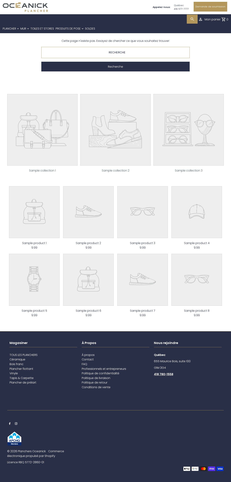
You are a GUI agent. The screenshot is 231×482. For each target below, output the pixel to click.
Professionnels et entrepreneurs (104, 369)
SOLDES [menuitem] (90, 29)
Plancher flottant (21, 369)
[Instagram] (16, 424)
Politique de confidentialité (100, 373)
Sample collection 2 (115, 170)
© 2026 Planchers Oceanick (26, 451)
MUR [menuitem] (23, 29)
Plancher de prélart (23, 382)
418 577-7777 (181, 8)
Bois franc (16, 364)
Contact (88, 359)
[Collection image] (42, 163)
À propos (88, 355)
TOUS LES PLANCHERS (24, 355)
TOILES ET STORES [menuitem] (42, 29)
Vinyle (14, 373)
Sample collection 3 (188, 170)
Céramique (17, 359)
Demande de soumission (210, 6)
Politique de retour (94, 382)
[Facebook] (9, 424)
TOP (224, 477)
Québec (179, 5)
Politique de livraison (96, 378)
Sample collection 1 (42, 170)
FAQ (84, 364)
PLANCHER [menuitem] (9, 29)
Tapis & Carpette (22, 378)
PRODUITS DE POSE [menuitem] (68, 29)
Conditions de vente (96, 387)
